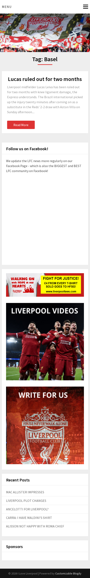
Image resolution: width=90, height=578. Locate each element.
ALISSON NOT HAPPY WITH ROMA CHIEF (35, 526)
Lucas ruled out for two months (45, 79)
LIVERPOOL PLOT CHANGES (26, 501)
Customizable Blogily (68, 573)
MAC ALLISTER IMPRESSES (25, 492)
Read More (20, 125)
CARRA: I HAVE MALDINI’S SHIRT (29, 518)
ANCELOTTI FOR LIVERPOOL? (27, 509)
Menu (7, 7)
